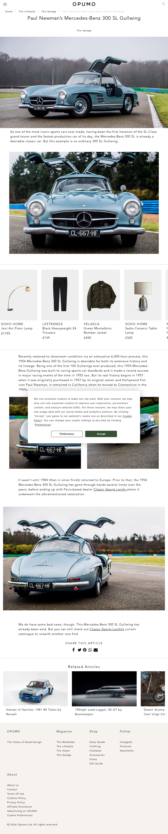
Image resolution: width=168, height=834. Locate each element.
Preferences (67, 434)
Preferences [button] (43, 424)
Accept (101, 434)
